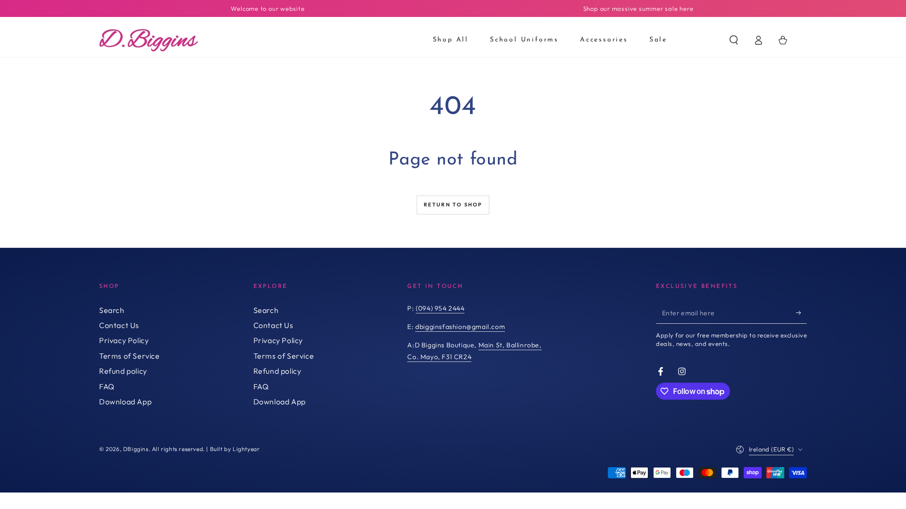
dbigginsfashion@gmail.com (460, 326)
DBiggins (136, 448)
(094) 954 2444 (440, 308)
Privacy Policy (124, 340)
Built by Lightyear (235, 448)
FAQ (107, 386)
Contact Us (119, 325)
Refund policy (123, 371)
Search (112, 310)
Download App (125, 401)
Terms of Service (129, 356)
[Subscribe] (801, 313)
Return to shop (453, 204)
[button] (733, 40)
